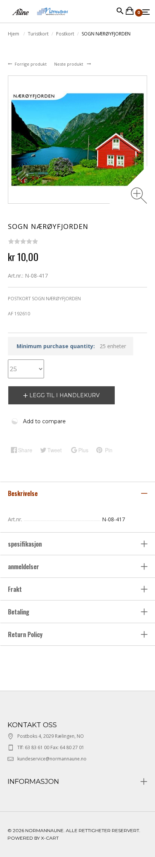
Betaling (18, 611)
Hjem (14, 34)
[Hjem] (40, 18)
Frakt (15, 589)
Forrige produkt (31, 64)
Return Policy (25, 634)
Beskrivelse (23, 493)
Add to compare (44, 421)
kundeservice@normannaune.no (52, 759)
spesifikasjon (25, 543)
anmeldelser (24, 566)
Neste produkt (69, 64)
